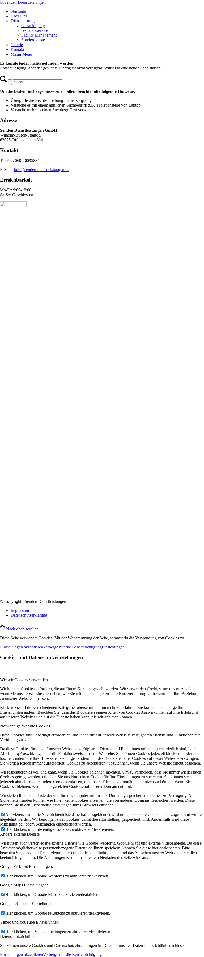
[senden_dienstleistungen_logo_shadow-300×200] (23, 2)
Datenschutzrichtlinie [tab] (17, 936)
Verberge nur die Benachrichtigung (72, 647)
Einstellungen (113, 647)
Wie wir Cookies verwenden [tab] (24, 680)
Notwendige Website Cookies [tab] (25, 726)
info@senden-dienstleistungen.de (41, 169)
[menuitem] (107, 11)
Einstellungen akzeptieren (21, 647)
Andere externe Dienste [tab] (20, 834)
